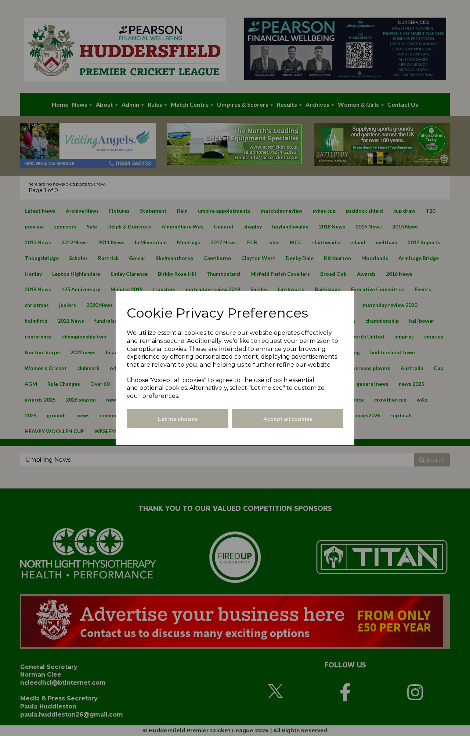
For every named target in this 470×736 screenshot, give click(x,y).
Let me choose (178, 418)
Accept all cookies (287, 418)
